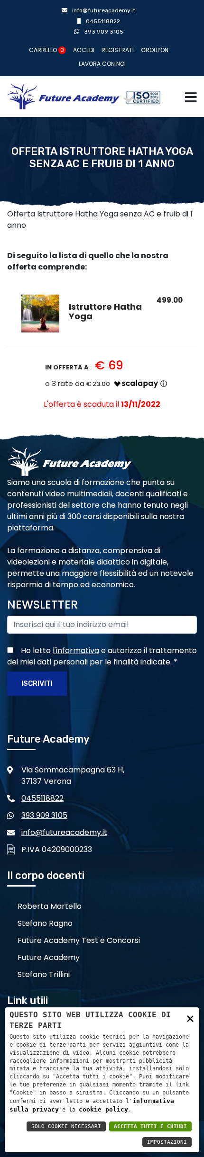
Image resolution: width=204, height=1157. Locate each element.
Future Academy (49, 957)
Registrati (118, 50)
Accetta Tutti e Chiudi (150, 1126)
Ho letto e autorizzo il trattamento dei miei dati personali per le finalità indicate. (102, 656)
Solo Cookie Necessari (66, 1126)
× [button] (190, 1018)
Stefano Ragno (45, 923)
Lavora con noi (102, 64)
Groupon (154, 50)
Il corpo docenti (45, 875)
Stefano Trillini (44, 974)
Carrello (46, 50)
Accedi (83, 50)
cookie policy (103, 1109)
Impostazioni (167, 1142)
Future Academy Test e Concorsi (79, 940)
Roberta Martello (50, 906)
